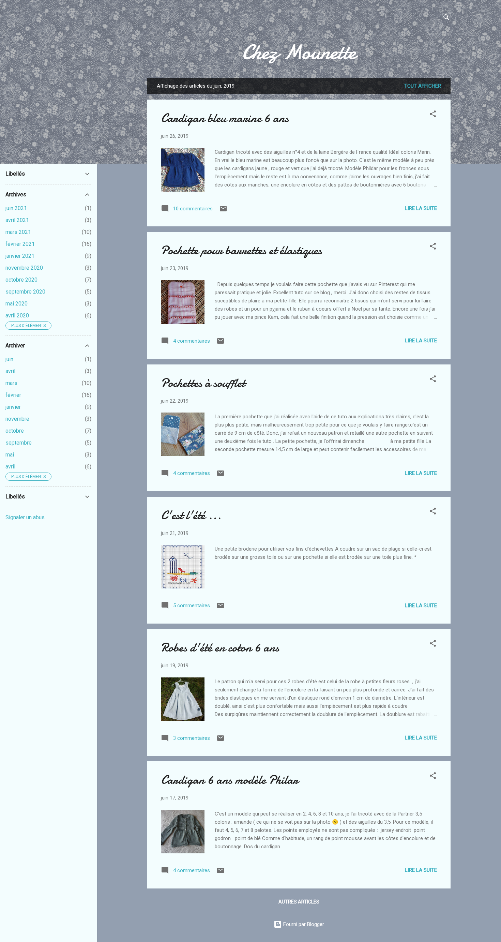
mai (9, 454)
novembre (17, 419)
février (13, 395)
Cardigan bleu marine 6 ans (225, 118)
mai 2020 (16, 303)
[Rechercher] (446, 18)
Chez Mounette (299, 52)
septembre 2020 (25, 291)
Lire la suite (421, 208)
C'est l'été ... (191, 515)
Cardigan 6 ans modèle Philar (229, 780)
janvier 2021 (19, 256)
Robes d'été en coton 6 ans (220, 647)
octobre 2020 (21, 279)
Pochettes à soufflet (203, 383)
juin (9, 359)
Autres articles (298, 901)
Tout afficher (422, 86)
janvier (13, 407)
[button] (433, 115)
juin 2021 (16, 208)
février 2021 (20, 244)
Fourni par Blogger (303, 924)
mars (11, 383)
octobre (14, 431)
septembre (18, 442)
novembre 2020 (24, 268)
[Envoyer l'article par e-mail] (223, 211)
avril (10, 371)
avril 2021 (17, 220)
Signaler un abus (25, 517)
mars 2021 (18, 232)
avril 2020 (17, 315)
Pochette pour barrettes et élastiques (241, 250)
